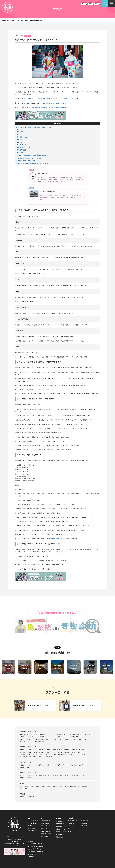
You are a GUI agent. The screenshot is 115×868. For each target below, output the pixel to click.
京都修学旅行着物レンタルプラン (28, 734)
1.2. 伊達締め (21, 132)
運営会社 (70, 828)
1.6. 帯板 (19, 142)
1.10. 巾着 (20, 152)
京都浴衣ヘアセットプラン (27, 765)
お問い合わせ (84, 823)
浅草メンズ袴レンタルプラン (41, 752)
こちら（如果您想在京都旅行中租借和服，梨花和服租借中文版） (48, 107)
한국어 (96, 4)
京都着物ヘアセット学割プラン (81, 734)
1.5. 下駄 (19, 139)
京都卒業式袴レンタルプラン (42, 739)
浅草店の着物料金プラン (46, 823)
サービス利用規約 (72, 820)
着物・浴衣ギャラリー (33, 831)
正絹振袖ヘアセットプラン (27, 754)
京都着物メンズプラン (46, 737)
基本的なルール (29, 405)
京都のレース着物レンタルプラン (62, 739)
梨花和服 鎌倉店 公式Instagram (35, 851)
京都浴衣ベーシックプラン (78, 765)
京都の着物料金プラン (45, 820)
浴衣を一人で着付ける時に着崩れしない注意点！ (54, 539)
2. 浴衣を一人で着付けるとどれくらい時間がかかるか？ (32, 156)
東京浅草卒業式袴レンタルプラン (60, 752)
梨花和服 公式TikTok (32, 854)
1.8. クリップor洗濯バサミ (24, 147)
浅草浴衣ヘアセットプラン (43, 775)
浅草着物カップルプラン (78, 750)
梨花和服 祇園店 (35, 786)
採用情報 (70, 831)
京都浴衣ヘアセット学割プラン (44, 765)
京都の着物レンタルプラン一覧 (28, 732)
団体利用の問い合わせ (86, 826)
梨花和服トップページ (33, 820)
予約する (105, 4)
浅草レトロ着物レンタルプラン (28, 756)
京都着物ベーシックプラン (47, 734)
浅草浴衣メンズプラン (25, 778)
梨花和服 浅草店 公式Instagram (35, 846)
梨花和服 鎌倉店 (24, 788)
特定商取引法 (71, 823)
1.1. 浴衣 (19, 129)
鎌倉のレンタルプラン (45, 828)
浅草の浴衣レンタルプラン (47, 831)
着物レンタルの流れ (32, 828)
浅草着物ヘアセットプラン (43, 750)
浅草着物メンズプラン (25, 752)
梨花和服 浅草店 (24, 786)
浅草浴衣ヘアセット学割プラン (61, 775)
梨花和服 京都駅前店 (70, 786)
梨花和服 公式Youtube (33, 857)
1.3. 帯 (19, 134)
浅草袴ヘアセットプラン (78, 752)
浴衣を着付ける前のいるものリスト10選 (54, 103)
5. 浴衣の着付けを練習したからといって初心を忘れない (32, 163)
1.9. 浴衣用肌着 (21, 150)
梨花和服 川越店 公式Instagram (35, 849)
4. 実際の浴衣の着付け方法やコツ (25, 161)
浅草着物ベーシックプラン (27, 750)
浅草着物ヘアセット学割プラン (61, 750)
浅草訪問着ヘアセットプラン (44, 754)
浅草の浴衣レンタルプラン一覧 (28, 772)
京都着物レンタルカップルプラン (28, 737)
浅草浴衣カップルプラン (78, 775)
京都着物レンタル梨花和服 (47, 191)
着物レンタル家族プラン (41, 741)
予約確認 (30, 825)
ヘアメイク (71, 372)
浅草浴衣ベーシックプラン (27, 775)
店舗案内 (22, 783)
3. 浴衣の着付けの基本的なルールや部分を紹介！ (30, 158)
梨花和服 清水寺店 (57, 786)
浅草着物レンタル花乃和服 (27, 797)
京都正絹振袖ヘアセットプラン (79, 737)
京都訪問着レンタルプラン (61, 737)
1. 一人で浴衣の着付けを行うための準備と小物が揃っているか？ (34, 127)
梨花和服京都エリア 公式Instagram (36, 843)
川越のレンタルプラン (45, 826)
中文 (90, 4)
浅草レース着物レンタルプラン (78, 754)
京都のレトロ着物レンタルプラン (82, 739)
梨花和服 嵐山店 (46, 786)
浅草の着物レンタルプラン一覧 (28, 747)
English (84, 4)
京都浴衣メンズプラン (25, 767)
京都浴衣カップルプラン (61, 765)
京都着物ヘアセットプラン (63, 734)
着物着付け (27, 36)
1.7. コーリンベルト (22, 145)
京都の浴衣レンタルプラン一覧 (28, 762)
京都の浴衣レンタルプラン (47, 834)
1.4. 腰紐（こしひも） (23, 137)
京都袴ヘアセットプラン (26, 739)
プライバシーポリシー (73, 826)
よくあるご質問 (84, 820)
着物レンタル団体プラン (26, 741)
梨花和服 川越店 (82, 786)
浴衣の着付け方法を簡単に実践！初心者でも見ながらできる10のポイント (49, 98)
